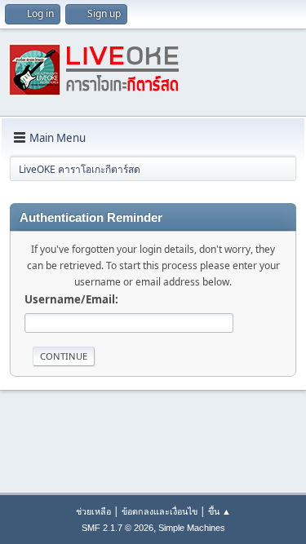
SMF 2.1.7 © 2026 (117, 528)
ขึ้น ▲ (219, 511)
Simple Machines (191, 528)
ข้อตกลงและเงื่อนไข (159, 511)
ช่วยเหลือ (93, 511)
